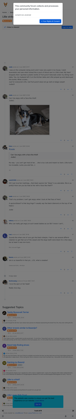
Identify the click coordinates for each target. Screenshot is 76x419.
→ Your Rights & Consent (50, 21)
